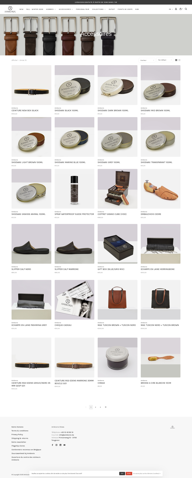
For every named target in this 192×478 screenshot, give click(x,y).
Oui (122, 473)
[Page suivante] (105, 407)
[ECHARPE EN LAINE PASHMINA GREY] (31, 300)
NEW (21, 9)
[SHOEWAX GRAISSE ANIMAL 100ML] (31, 189)
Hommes (50, 9)
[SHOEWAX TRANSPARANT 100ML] (161, 137)
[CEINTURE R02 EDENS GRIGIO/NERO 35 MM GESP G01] (31, 358)
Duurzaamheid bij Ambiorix (23, 453)
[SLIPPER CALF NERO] (31, 244)
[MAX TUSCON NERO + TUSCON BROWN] (161, 300)
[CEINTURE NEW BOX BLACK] (31, 85)
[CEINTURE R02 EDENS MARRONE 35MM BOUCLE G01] (74, 358)
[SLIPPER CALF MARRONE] (74, 244)
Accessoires (65, 9)
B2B (137, 9)
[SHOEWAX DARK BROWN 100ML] (117, 85)
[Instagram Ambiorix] (56, 445)
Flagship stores (18, 446)
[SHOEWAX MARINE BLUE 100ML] (74, 137)
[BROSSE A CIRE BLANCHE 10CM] (161, 358)
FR (170, 9)
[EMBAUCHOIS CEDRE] (161, 189)
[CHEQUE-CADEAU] (74, 300)
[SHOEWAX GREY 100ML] (117, 137)
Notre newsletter (19, 442)
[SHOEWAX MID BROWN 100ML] (161, 85)
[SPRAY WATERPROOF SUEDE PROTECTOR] (74, 189)
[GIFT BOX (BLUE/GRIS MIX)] (117, 244)
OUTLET (112, 9)
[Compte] (176, 9)
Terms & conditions (20, 431)
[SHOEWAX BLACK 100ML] (74, 85)
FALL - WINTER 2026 (34, 9)
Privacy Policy (17, 434)
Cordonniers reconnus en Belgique (26, 450)
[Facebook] (52, 445)
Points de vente (125, 9)
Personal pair (82, 9)
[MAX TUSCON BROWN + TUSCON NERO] (117, 300)
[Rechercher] (186, 9)
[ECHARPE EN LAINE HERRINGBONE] (161, 244)
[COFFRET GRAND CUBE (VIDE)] (117, 189)
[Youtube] (64, 445)
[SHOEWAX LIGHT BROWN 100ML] (31, 137)
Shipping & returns (20, 438)
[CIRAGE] (117, 358)
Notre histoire (17, 427)
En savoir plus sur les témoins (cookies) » (146, 473)
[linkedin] (60, 445)
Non (129, 473)
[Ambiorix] (172, 427)
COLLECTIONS (98, 9)
